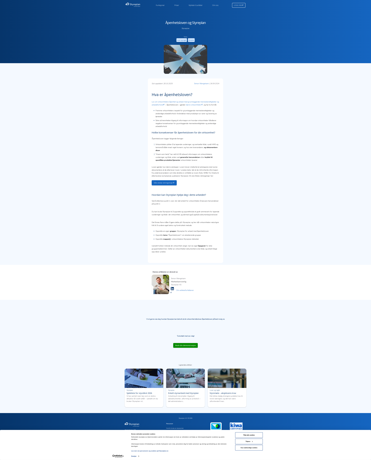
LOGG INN (238, 5)
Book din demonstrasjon (185, 345)
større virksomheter (193, 105)
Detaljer (134, 456)
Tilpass (247, 441)
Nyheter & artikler (196, 5)
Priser (176, 5)
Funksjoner (160, 5)
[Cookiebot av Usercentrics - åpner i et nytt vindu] (118, 456)
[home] (135, 5)
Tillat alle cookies (249, 435)
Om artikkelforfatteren (185, 290)
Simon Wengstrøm (201, 83)
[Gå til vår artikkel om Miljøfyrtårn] (216, 429)
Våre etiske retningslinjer (163, 183)
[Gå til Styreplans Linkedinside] (172, 290)
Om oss (215, 5)
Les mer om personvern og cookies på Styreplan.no (149, 451)
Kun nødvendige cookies (249, 448)
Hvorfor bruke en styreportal (174, 428)
